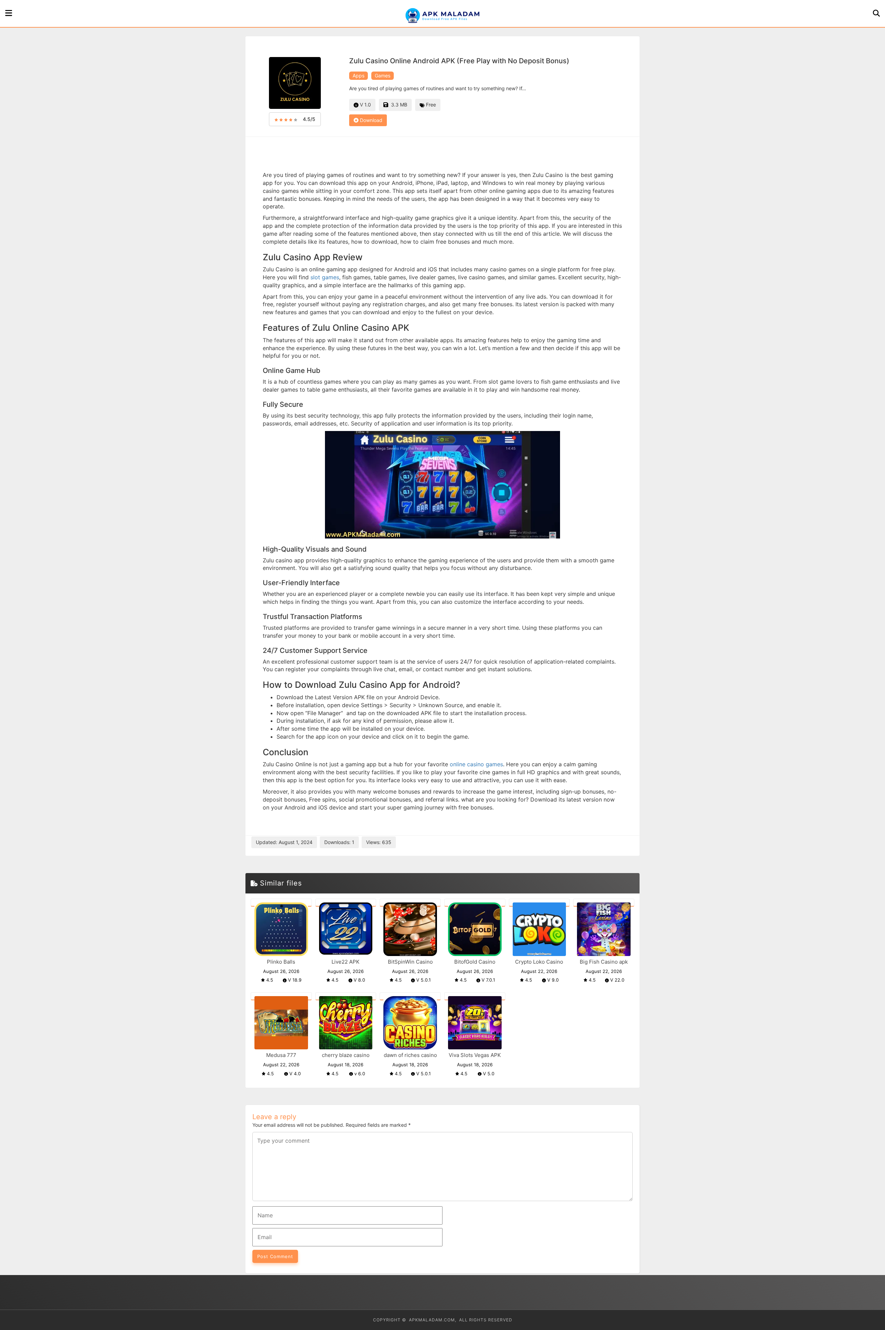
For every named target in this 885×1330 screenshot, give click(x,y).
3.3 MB (397, 104)
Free (430, 104)
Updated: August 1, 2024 (284, 842)
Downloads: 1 (339, 842)
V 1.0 (364, 104)
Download (370, 120)
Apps (358, 75)
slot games (324, 277)
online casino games (476, 764)
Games (382, 75)
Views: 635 (378, 842)
